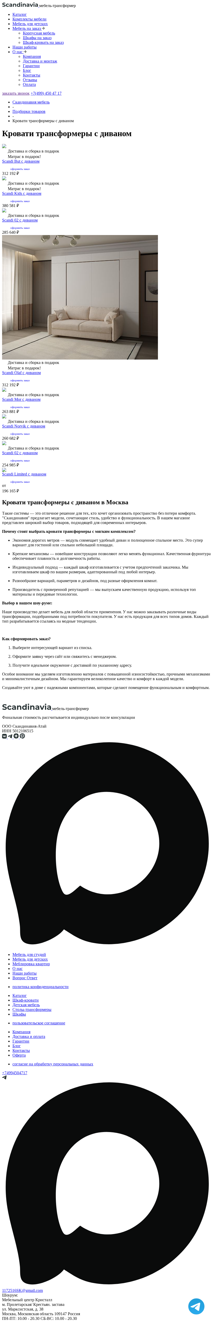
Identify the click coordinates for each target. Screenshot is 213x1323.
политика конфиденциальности (40, 986)
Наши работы (24, 47)
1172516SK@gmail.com (22, 1290)
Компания (32, 56)
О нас (17, 968)
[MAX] (106, 947)
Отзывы (30, 80)
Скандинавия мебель (31, 102)
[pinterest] (22, 737)
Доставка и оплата (28, 1036)
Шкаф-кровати (25, 1000)
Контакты (31, 75)
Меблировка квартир (31, 964)
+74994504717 (14, 1073)
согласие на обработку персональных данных (52, 1064)
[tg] (11, 737)
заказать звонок (16, 93)
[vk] (5, 737)
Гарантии (31, 66)
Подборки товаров (28, 111)
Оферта (19, 1055)
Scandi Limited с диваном (24, 474)
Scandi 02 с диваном (20, 220)
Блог (27, 70)
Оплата (29, 84)
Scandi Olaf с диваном (21, 372)
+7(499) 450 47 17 (46, 93)
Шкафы (19, 1014)
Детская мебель (26, 1005)
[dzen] (17, 737)
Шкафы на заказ (37, 38)
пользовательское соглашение (38, 1023)
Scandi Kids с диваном (21, 193)
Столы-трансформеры (31, 1009)
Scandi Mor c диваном (21, 399)
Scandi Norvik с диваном (23, 426)
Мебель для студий (29, 954)
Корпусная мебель (39, 33)
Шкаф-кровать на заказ (43, 42)
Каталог (19, 14)
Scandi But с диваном (20, 161)
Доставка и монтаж (40, 61)
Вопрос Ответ (24, 978)
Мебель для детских (30, 24)
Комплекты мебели (29, 19)
